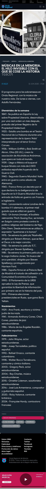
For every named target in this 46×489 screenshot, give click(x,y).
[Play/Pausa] (26, 479)
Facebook (28, 444)
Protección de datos (10, 449)
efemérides (30, 422)
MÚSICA (14, 61)
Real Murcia (32, 2)
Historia (20, 422)
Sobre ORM (6, 439)
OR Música (39, 476)
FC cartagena (40, 2)
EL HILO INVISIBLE (8, 422)
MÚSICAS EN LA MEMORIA (26, 61)
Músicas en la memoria (11, 426)
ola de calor (24, 2)
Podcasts (6, 61)
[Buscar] (43, 6)
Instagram (28, 446)
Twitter (27, 442)
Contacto (28, 439)
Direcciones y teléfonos (11, 446)
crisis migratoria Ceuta (13, 2)
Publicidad (6, 444)
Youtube (27, 449)
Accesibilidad (7, 454)
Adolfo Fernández (9, 418)
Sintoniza (5, 442)
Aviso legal (6, 451)
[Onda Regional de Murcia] (7, 6)
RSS (25, 451)
